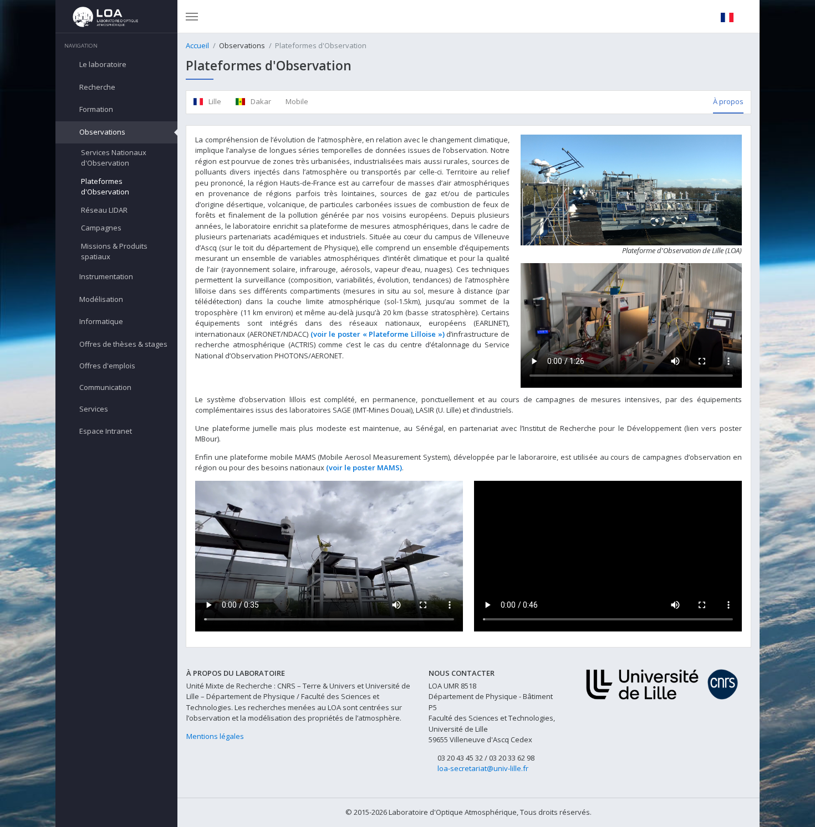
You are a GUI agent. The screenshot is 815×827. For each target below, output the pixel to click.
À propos (728, 101)
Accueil (197, 45)
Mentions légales (215, 736)
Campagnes (101, 228)
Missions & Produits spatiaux (114, 251)
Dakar (260, 101)
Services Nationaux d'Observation (113, 157)
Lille (214, 101)
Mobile (297, 101)
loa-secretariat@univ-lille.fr (482, 768)
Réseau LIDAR (104, 210)
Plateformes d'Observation (105, 186)
